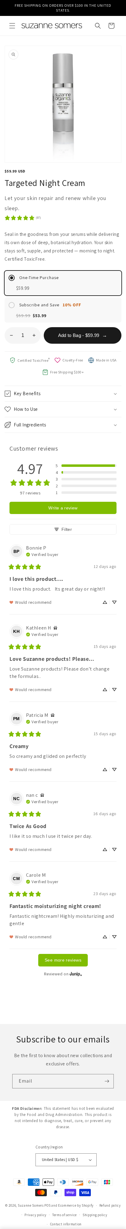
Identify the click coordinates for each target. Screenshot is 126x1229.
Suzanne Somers (31, 1205)
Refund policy (110, 1205)
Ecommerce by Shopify (76, 1205)
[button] (12, 25)
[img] (42, 554)
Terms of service (64, 1215)
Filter (66, 529)
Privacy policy (35, 1215)
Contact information (66, 1224)
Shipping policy (95, 1215)
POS (47, 1205)
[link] (22, 218)
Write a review (62, 507)
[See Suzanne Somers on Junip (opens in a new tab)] (76, 974)
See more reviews (63, 960)
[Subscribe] (106, 1081)
